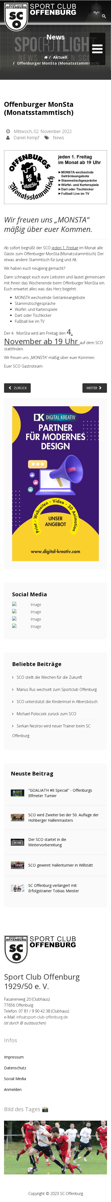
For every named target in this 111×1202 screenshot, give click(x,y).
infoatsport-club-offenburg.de (42, 1017)
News (58, 138)
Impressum (14, 1057)
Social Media (15, 1078)
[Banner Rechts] (55, 483)
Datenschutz (15, 1067)
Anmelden (13, 1089)
